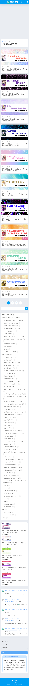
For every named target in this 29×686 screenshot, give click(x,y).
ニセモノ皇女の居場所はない (12, 464)
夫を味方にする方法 (9, 360)
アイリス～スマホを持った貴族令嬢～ (14, 370)
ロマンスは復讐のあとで (10, 490)
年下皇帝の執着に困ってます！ (12, 462)
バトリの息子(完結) (9, 506)
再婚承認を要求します (10, 436)
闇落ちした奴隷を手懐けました (12, 478)
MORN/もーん (16, 2)
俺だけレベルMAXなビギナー (12, 328)
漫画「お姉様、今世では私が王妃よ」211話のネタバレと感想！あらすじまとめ (14, 531)
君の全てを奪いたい (9, 409)
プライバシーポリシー (7, 644)
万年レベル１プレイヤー (10, 331)
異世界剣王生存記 (9, 333)
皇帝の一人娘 (8, 425)
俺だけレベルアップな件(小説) (12, 325)
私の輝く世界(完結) (9, 504)
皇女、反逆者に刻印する (10, 420)
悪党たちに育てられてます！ (11, 381)
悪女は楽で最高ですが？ (10, 378)
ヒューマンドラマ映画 (10, 515)
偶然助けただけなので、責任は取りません (15, 412)
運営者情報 (4, 647)
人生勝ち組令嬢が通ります (11, 446)
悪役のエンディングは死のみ (11, 384)
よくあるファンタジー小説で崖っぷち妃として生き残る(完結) (14, 481)
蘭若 (5, 501)
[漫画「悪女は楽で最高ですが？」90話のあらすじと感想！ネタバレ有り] (14, 563)
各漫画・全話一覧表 (8, 314)
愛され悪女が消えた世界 (10, 368)
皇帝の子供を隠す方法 (10, 422)
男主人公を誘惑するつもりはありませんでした (14, 397)
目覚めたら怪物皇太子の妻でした (13, 470)
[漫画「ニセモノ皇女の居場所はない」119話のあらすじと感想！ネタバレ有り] (14, 538)
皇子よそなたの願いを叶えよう (12, 496)
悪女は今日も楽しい (9, 376)
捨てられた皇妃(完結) (10, 449)
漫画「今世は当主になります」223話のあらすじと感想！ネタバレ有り (14, 556)
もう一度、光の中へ (9, 472)
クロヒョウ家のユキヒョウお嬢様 (12, 414)
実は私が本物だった (9, 438)
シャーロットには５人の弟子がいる (13, 441)
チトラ (6, 498)
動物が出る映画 (8, 512)
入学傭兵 (7, 349)
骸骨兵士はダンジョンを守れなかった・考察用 (15, 340)
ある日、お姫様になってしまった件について (14, 390)
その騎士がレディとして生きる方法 (13, 459)
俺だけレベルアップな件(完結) (12, 323)
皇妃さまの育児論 (9, 428)
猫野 (20, 591)
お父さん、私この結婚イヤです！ (13, 401)
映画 (4, 509)
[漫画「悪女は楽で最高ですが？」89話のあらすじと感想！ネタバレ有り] (14, 576)
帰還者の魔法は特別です (10, 343)
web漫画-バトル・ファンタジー (11, 317)
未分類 (4, 517)
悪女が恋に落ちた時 (9, 373)
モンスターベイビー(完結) (11, 351)
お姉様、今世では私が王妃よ (12, 362)
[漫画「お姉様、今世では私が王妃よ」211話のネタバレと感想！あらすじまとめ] (14, 526)
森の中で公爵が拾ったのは (11, 475)
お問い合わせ (5, 641)
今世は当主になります (10, 357)
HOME (15, 680)
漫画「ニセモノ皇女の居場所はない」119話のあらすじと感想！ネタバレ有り (14, 543)
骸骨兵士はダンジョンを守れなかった (14, 336)
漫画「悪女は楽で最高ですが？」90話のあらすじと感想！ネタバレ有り (14, 568)
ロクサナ (7, 488)
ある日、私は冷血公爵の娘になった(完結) (15, 394)
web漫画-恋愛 (7, 354)
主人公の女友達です (9, 444)
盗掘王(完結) (8, 346)
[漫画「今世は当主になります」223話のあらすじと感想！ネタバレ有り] (14, 551)
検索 (26, 308)
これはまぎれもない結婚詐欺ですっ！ (14, 433)
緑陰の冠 (7, 485)
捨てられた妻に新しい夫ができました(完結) (14, 453)
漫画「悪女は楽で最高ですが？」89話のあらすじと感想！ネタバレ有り (14, 581)
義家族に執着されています (11, 365)
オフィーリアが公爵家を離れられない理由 (15, 404)
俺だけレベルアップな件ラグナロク (13, 320)
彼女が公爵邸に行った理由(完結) (12, 406)
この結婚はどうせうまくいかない (13, 430)
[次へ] (20, 302)
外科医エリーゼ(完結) (10, 417)
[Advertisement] (14, 21)
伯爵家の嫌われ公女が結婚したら (13, 467)
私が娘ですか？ (8, 493)
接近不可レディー (9, 456)
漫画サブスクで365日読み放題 (11, 656)
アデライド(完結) (9, 386)
